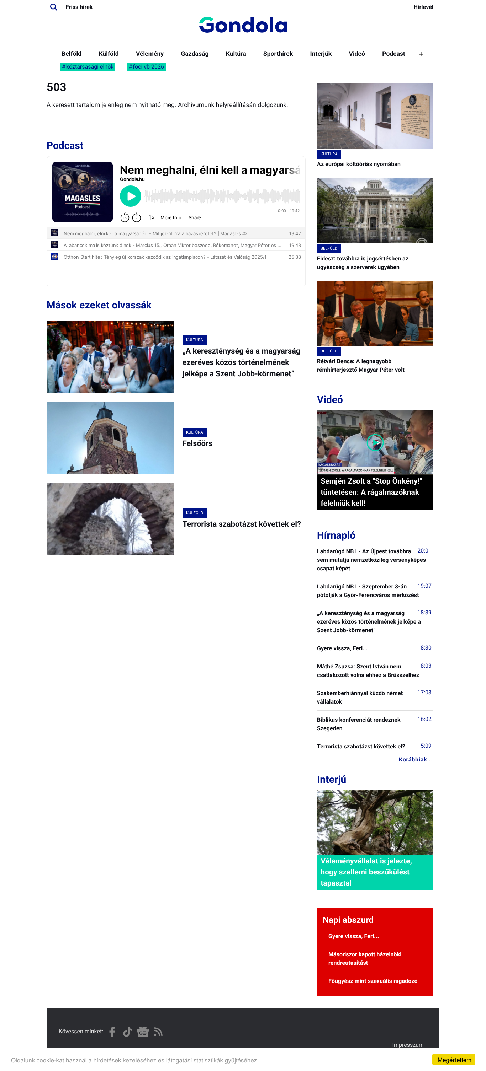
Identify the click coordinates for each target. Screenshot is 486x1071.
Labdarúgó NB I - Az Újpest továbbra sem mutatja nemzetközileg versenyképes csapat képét (371, 560)
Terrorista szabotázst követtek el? (242, 524)
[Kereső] (53, 7)
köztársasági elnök (90, 66)
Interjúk (321, 54)
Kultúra (236, 54)
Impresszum (408, 1045)
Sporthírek (278, 54)
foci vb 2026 (148, 66)
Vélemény (150, 54)
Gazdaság (194, 54)
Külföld (108, 54)
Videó (357, 54)
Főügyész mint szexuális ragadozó (373, 981)
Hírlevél (423, 7)
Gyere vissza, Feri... (342, 648)
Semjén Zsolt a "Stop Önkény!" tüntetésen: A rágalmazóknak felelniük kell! (371, 492)
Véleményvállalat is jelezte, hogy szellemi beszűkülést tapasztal (366, 872)
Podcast (393, 54)
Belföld (71, 54)
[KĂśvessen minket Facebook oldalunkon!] (112, 1032)
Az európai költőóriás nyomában (359, 164)
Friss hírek (79, 7)
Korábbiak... (416, 759)
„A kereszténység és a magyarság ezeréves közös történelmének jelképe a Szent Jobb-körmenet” (241, 363)
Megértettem (454, 1059)
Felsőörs (197, 443)
